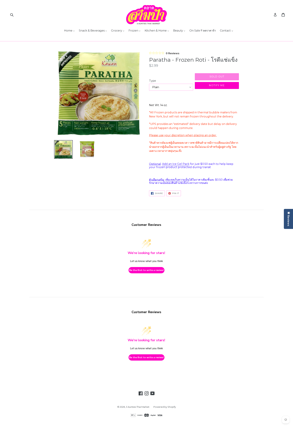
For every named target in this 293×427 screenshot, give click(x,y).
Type (152, 80)
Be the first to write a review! (146, 270)
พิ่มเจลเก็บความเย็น (177, 179)
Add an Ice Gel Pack (175, 164)
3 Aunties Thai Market (137, 406)
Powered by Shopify (164, 406)
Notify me (217, 85)
